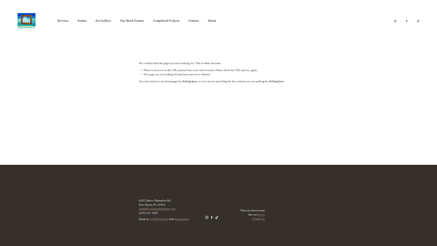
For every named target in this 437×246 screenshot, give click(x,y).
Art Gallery (103, 20)
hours (261, 214)
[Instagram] (395, 21)
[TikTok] (418, 21)
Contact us (258, 219)
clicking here (189, 81)
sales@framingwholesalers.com (157, 209)
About (212, 20)
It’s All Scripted (159, 219)
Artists (82, 20)
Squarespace (181, 219)
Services (63, 20)
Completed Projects (166, 20)
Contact (193, 20)
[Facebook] (406, 21)
